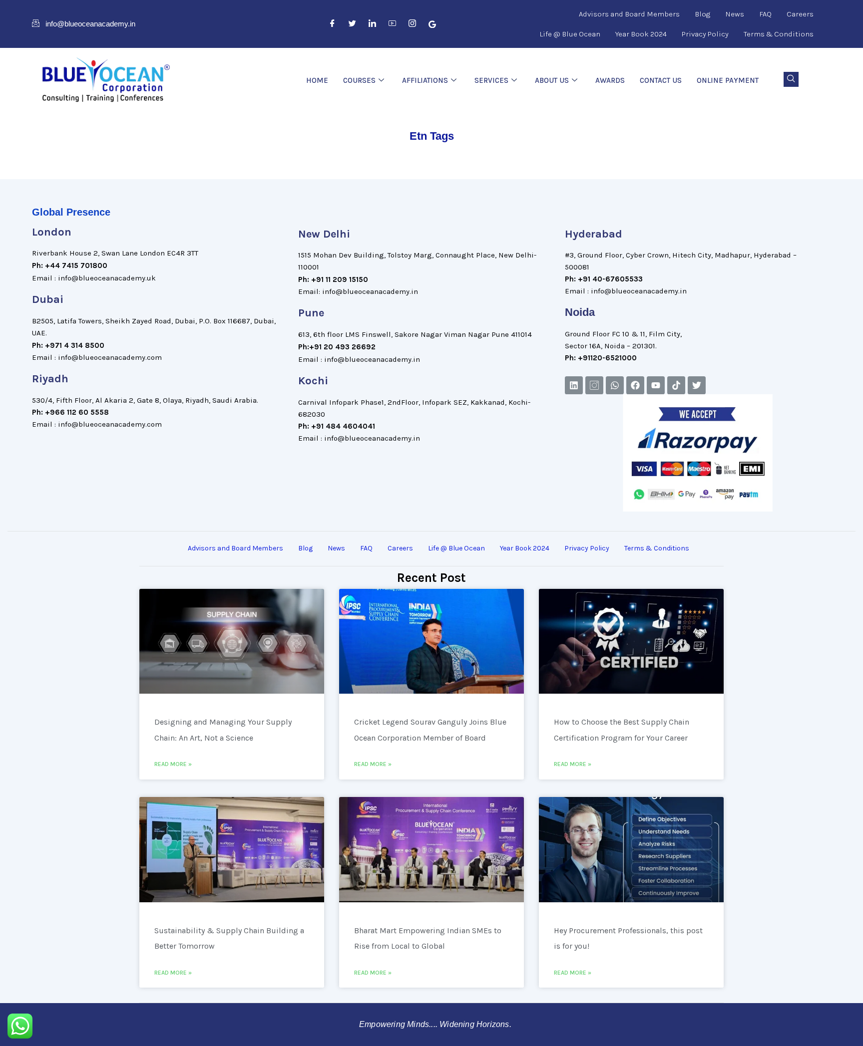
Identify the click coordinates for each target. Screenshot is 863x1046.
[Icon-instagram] (594, 385)
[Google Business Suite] (432, 23)
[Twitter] (352, 23)
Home (317, 80)
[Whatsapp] (615, 385)
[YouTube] (392, 23)
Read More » (173, 764)
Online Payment (728, 80)
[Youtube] (656, 385)
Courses (359, 80)
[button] (791, 79)
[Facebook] (332, 23)
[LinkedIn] (372, 23)
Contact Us (661, 80)
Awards (610, 80)
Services (491, 80)
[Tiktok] (676, 385)
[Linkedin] (574, 385)
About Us (552, 80)
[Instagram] (412, 23)
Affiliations (425, 80)
